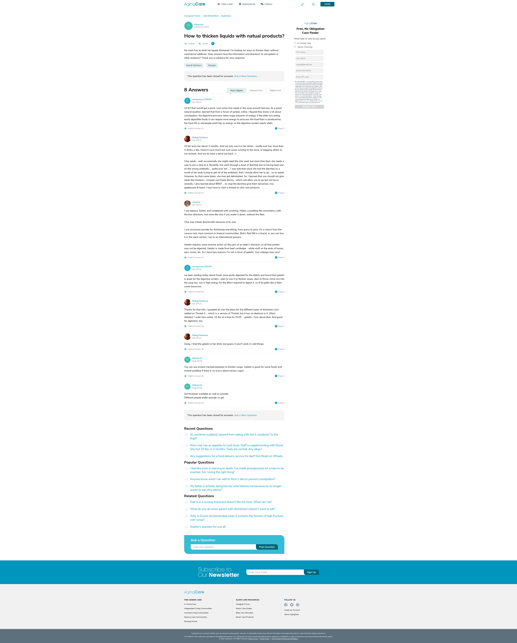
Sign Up (311, 572)
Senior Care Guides (244, 608)
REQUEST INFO (309, 107)
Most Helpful (236, 90)
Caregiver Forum (243, 604)
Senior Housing (304, 46)
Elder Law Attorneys (244, 613)
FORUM (268, 4)
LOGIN (327, 4)
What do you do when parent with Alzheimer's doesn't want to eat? (232, 509)
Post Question (267, 547)
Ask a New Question (245, 76)
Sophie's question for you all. (208, 527)
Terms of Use (253, 639)
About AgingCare (291, 614)
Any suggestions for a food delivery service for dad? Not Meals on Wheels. (236, 456)
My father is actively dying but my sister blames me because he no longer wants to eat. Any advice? (235, 488)
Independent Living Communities (198, 608)
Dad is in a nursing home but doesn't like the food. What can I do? (231, 502)
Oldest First (275, 90)
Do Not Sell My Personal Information (285, 639)
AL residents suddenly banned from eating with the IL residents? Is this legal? (234, 436)
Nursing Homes (190, 621)
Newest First (256, 90)
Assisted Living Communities (196, 613)
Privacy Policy (305, 101)
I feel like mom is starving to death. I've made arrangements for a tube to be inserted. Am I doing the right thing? (237, 470)
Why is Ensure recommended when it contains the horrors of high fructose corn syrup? (236, 518)
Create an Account (292, 610)
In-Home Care (304, 43)
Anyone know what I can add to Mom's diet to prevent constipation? (232, 479)
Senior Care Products (245, 617)
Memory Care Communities (195, 617)
